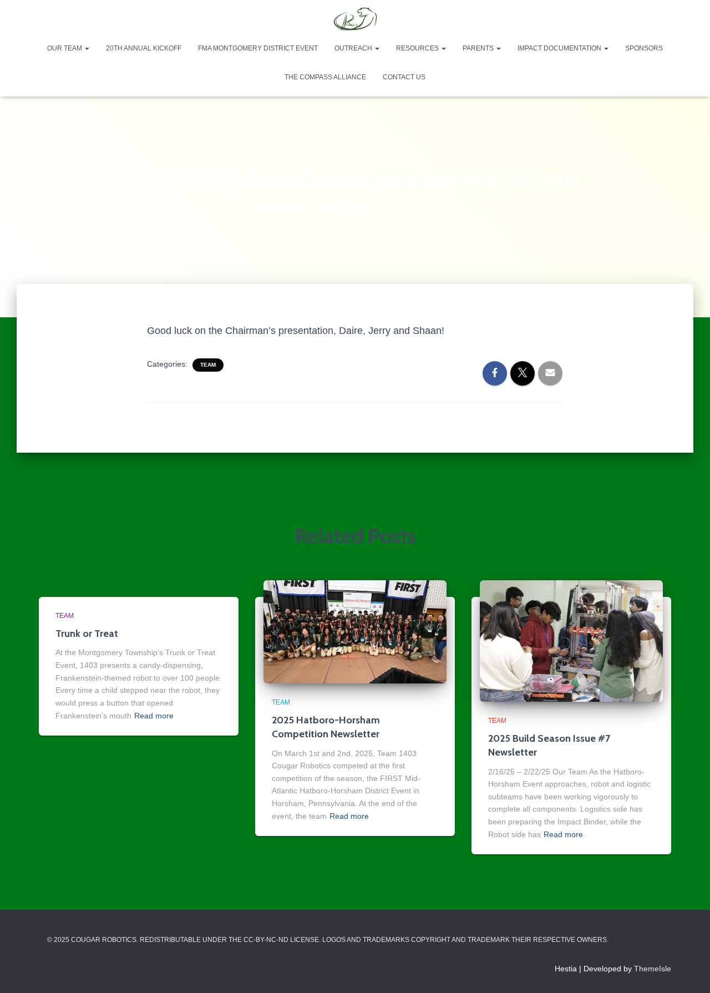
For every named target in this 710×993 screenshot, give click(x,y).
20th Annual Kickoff (143, 48)
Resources (418, 48)
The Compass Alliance (325, 77)
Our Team (65, 48)
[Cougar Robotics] (354, 19)
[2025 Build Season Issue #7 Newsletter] (571, 640)
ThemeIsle (652, 968)
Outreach (354, 48)
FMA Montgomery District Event (258, 48)
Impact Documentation (560, 48)
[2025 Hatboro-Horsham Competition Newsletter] (355, 631)
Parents (479, 48)
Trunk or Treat (86, 633)
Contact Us (404, 77)
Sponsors (644, 48)
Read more (154, 715)
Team (208, 365)
